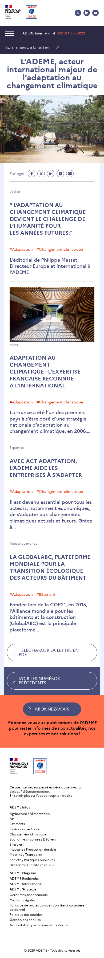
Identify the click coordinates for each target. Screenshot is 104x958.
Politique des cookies (26, 915)
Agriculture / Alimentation (30, 814)
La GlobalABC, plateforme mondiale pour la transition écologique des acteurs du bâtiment (50, 567)
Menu (11, 33)
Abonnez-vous (52, 709)
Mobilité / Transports (26, 855)
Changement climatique (28, 834)
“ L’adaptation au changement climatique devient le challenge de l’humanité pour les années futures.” (48, 219)
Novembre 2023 (71, 33)
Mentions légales (22, 900)
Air (12, 819)
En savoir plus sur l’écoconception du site (41, 796)
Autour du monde (23, 543)
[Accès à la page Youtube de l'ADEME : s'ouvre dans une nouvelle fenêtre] (95, 13)
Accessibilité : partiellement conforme (39, 925)
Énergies (16, 844)
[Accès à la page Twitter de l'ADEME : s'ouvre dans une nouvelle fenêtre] (78, 13)
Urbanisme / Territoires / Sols (32, 865)
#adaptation (21, 249)
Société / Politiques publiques (32, 860)
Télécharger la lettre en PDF (49, 652)
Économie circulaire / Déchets (33, 839)
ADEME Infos (20, 807)
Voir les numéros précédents (39, 680)
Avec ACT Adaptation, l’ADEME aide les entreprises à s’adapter (46, 468)
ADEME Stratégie (23, 889)
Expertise (17, 448)
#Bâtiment (46, 594)
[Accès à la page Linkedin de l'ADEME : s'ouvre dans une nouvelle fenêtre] (86, 13)
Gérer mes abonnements (28, 895)
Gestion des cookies (25, 920)
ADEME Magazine (23, 873)
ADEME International (26, 884)
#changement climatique (60, 249)
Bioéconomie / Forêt (25, 829)
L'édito (15, 192)
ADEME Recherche (24, 879)
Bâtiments (17, 824)
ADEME (41, 950)
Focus (14, 344)
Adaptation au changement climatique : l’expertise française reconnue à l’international (45, 372)
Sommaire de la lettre (27, 47)
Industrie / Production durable (33, 849)
